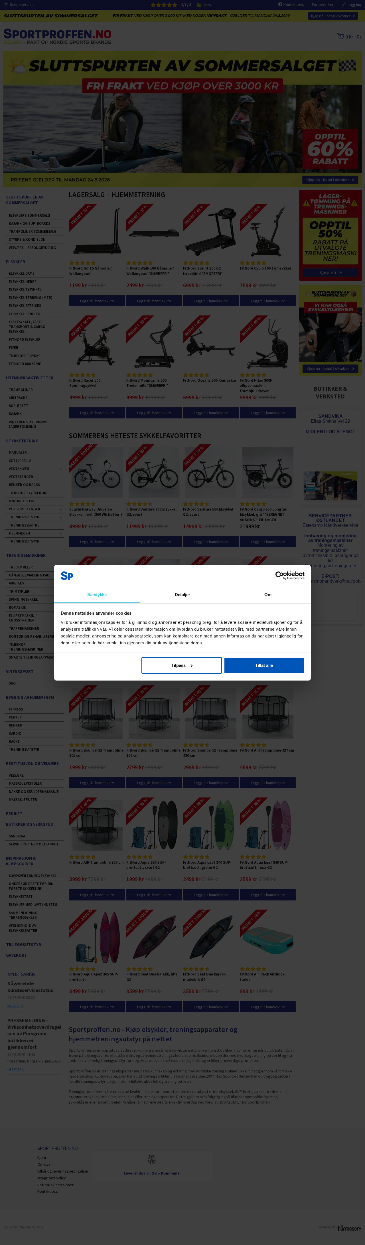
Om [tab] (267, 594)
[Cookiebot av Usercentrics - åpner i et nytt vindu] (280, 575)
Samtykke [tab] (97, 594)
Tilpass (178, 665)
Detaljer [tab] (182, 594)
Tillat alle (264, 665)
